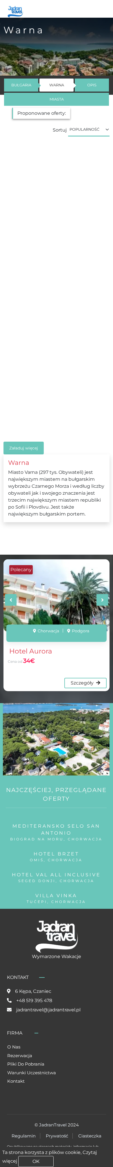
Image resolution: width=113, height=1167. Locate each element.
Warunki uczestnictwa (31, 1072)
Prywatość (57, 1136)
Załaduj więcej (23, 448)
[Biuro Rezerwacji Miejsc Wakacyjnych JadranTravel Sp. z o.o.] (15, 11)
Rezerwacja (19, 1055)
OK (35, 1161)
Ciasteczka (89, 1136)
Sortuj (60, 130)
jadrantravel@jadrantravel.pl (48, 1010)
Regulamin (24, 1136)
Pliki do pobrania (25, 1064)
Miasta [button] (57, 99)
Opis (91, 85)
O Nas (13, 1047)
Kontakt (16, 1081)
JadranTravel (53, 1125)
